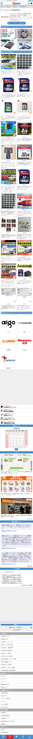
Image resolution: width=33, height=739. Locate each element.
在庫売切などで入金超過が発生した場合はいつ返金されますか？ (12, 579)
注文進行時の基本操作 (7, 650)
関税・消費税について (7, 661)
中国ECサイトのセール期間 (8, 667)
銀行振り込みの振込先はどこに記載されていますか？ (12, 583)
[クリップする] (3, 56)
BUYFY (3, 729)
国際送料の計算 (5, 684)
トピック (30, 518)
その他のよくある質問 (27, 585)
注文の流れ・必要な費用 (7, 647)
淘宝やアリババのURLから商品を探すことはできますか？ (12, 575)
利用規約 (4, 712)
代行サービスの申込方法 (7, 644)
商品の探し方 (5, 639)
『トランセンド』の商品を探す (17, 23)
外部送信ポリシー (6, 718)
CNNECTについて (6, 636)
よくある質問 (5, 704)
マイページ (4, 701)
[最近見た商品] (29, 3)
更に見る (30, 566)
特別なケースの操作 (6, 653)
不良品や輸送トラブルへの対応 (9, 659)
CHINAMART (5, 732)
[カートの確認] (31, 3)
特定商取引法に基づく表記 (8, 721)
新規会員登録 (5, 693)
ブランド (4, 678)
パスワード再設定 (6, 698)
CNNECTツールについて (7, 642)
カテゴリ (4, 676)
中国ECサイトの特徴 (6, 664)
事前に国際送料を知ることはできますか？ (12, 577)
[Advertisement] (16, 387)
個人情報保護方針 (6, 715)
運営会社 (4, 724)
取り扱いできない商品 (7, 656)
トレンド (4, 681)
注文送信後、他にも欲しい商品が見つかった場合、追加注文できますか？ (12, 581)
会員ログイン (5, 695)
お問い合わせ (5, 707)
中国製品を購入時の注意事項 (8, 670)
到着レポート (5, 687)
